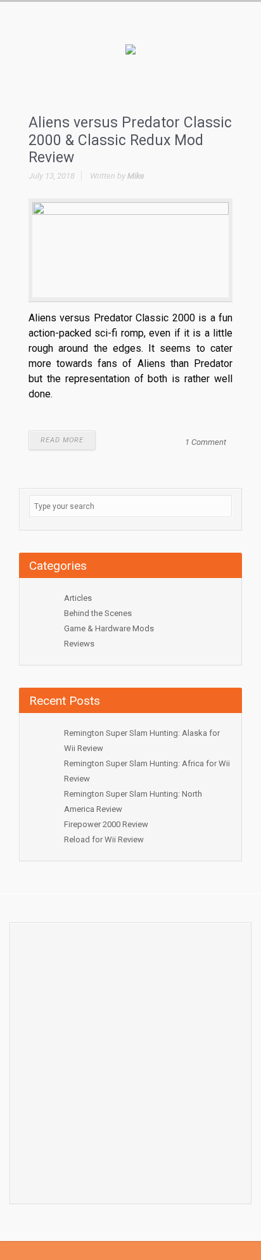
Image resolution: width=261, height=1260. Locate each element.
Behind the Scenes (98, 613)
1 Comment (205, 442)
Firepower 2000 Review (106, 824)
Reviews (79, 643)
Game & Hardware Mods (109, 628)
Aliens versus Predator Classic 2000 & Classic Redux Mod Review (130, 140)
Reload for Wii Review (104, 839)
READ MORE (62, 440)
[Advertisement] (130, 1059)
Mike (135, 176)
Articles (78, 598)
